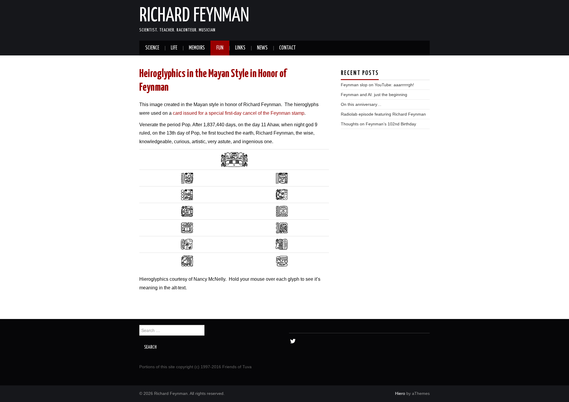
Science (152, 48)
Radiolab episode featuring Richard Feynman (383, 114)
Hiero (400, 393)
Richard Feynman (194, 16)
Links (240, 48)
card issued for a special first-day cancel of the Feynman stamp (238, 113)
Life (174, 48)
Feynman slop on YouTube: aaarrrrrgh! (377, 84)
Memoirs (197, 48)
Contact (287, 48)
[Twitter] (292, 341)
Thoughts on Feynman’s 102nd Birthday (378, 124)
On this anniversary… (361, 104)
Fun (219, 48)
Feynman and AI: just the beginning (374, 94)
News (262, 48)
